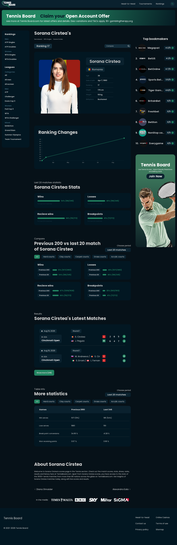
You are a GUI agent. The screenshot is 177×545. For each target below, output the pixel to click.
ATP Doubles (10, 47)
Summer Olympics (13, 135)
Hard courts (48, 256)
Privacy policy (141, 529)
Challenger (10, 96)
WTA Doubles (10, 59)
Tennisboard (38, 39)
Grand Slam (10, 130)
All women (9, 84)
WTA (7, 113)
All (6, 75)
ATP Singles (10, 42)
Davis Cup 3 (10, 101)
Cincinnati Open (51, 340)
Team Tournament (13, 139)
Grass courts (100, 256)
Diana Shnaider (44, 489)
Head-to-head (142, 517)
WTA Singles (10, 55)
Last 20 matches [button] (116, 249)
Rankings (160, 3)
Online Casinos (163, 517)
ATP (6, 92)
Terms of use (162, 523)
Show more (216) (44, 373)
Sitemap (160, 529)
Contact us (140, 523)
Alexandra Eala (120, 489)
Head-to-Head (128, 3)
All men (8, 79)
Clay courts (64, 256)
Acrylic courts (117, 256)
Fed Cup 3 (9, 109)
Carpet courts (82, 256)
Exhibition (9, 126)
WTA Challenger (12, 118)
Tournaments (145, 3)
